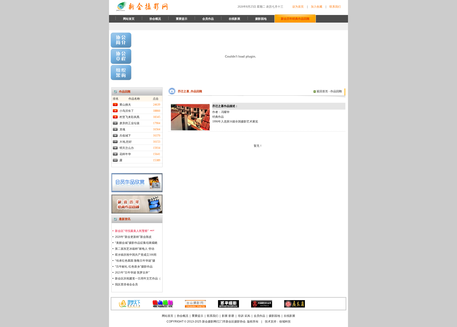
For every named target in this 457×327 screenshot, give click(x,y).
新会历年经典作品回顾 (295, 18)
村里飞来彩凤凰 (129, 117)
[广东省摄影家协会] (294, 306)
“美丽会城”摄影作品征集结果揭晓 (136, 242)
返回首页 (322, 91)
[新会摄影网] (142, 10)
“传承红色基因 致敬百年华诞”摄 (135, 260)
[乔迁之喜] (190, 130)
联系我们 (335, 6)
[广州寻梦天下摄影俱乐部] (129, 306)
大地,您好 (125, 141)
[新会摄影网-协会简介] (121, 47)
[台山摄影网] (195, 306)
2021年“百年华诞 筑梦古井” (132, 272)
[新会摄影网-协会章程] (121, 63)
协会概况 (155, 18)
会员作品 (208, 18)
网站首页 (128, 18)
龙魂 (122, 129)
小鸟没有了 (126, 110)
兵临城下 (125, 135)
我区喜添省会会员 (126, 284)
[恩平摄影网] (228, 306)
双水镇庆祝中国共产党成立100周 (135, 254)
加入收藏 (316, 6)
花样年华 (125, 154)
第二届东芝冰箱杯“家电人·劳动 (134, 248)
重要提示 (181, 18)
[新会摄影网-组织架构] (121, 79)
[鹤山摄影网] (162, 306)
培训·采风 (244, 315)
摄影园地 (261, 18)
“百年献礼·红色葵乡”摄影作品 (134, 266)
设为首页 (298, 6)
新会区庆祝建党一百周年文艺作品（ (138, 278)
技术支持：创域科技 (278, 321)
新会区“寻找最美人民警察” (132, 231)
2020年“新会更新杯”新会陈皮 (133, 237)
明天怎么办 (126, 148)
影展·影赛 (228, 315)
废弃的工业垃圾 (129, 123)
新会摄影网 (209, 321)
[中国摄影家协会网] (261, 306)
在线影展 (234, 18)
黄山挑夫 (125, 104)
